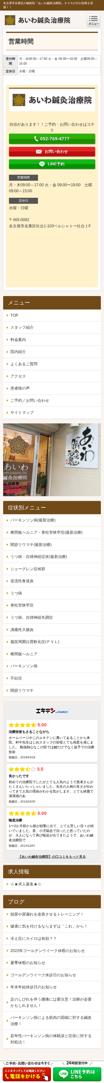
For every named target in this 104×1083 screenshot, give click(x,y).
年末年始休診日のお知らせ (33, 987)
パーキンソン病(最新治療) (32, 520)
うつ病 (16, 593)
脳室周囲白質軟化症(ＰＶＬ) (34, 642)
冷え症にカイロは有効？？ (33, 938)
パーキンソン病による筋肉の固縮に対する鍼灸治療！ (51, 1020)
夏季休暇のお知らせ (27, 963)
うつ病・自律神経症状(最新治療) (38, 557)
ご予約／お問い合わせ (29, 400)
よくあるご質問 (23, 364)
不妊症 (16, 678)
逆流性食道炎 (22, 581)
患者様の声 (20, 388)
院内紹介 (18, 352)
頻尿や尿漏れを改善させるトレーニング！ (47, 914)
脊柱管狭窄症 (22, 605)
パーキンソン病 (23, 666)
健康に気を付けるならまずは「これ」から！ (49, 926)
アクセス (18, 376)
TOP (14, 315)
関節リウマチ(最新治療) (31, 545)
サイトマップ (22, 412)
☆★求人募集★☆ (25, 884)
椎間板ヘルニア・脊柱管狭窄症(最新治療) (46, 532)
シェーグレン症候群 (27, 569)
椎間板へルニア (23, 654)
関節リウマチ (22, 690)
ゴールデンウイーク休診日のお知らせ (43, 975)
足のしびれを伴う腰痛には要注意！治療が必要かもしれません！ (51, 1002)
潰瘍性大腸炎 (22, 630)
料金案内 (18, 340)
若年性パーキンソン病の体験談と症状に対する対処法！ (51, 1039)
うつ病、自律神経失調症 (31, 617)
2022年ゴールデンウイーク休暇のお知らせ (47, 951)
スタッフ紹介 (22, 327)
